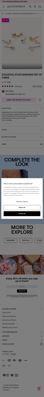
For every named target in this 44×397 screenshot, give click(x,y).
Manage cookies (22, 201)
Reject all (22, 207)
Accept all (22, 213)
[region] (22, 198)
